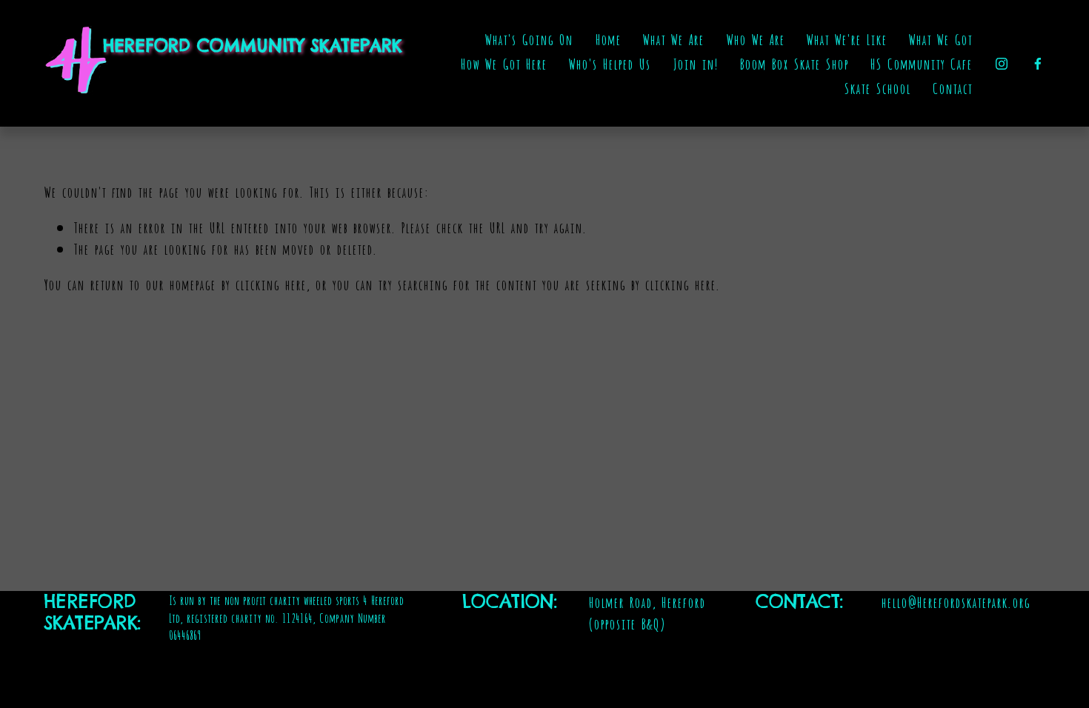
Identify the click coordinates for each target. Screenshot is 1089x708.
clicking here (270, 283)
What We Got (940, 38)
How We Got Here (503, 63)
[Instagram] (1001, 63)
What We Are (673, 38)
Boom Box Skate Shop (793, 63)
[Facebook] (1037, 63)
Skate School (877, 87)
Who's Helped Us (609, 63)
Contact (952, 87)
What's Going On (528, 38)
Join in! (695, 63)
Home (608, 38)
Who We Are (755, 38)
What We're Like (846, 38)
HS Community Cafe (921, 63)
